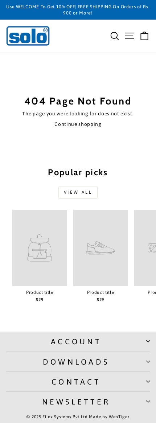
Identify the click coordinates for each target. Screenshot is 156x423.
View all (78, 192)
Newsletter (76, 401)
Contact (76, 381)
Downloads (76, 361)
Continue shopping (78, 124)
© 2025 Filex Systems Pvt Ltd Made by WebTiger (77, 416)
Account (76, 341)
